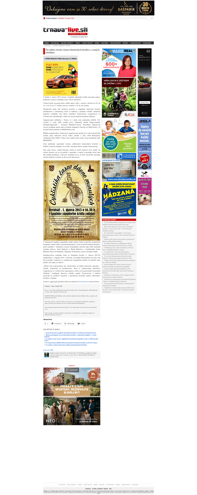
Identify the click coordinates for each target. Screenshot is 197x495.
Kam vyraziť (87, 43)
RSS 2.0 (76, 355)
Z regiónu (147, 43)
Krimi (97, 43)
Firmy (77, 43)
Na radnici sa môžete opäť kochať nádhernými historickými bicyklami (66, 345)
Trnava (71, 355)
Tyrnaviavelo (83, 282)
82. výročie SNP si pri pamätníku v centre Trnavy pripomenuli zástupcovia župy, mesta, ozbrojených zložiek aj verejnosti (118, 235)
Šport (125, 43)
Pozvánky (66, 355)
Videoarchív (135, 43)
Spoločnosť (115, 43)
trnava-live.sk (68, 491)
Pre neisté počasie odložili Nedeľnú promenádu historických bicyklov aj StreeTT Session (71, 343)
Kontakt (47, 45)
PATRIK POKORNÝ (60, 353)
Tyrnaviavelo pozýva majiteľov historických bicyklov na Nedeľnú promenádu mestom (71, 333)
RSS (110, 488)
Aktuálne (55, 43)
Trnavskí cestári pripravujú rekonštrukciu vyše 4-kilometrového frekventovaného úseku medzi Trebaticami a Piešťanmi (118, 271)
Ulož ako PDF (48, 350)
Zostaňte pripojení (51, 18)
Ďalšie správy (67, 43)
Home (46, 43)
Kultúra (104, 43)
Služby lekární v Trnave (61, 45)
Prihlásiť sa (46, 491)
